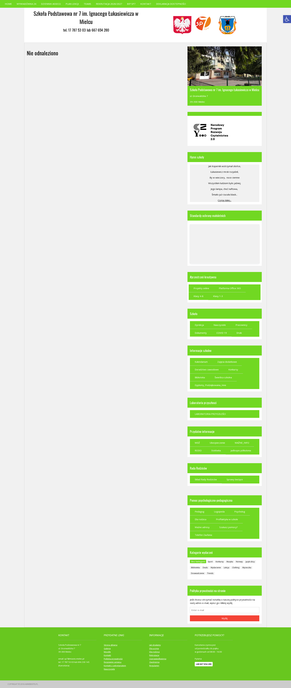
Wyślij (224, 618)
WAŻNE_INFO (242, 442)
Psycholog (239, 511)
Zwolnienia (154, 662)
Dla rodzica (200, 519)
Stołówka (216, 450)
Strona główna (110, 645)
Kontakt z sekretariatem (115, 665)
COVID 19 (221, 332)
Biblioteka (200, 377)
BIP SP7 (131, 3)
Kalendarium (201, 361)
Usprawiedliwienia (157, 658)
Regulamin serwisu (112, 662)
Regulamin (154, 665)
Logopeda (219, 511)
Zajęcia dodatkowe (227, 361)
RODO (198, 450)
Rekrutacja (154, 655)
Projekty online (201, 288)
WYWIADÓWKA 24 (26, 3)
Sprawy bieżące (235, 479)
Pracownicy (241, 324)
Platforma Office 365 (230, 288)
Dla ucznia (154, 648)
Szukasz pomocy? (228, 527)
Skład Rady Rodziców (206, 479)
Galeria (107, 648)
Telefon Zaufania (203, 534)
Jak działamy (155, 645)
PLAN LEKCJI (72, 3)
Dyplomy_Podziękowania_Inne (210, 385)
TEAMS (87, 3)
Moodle (107, 651)
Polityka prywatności (113, 658)
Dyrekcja (199, 324)
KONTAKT (145, 3)
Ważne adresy (202, 527)
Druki (239, 332)
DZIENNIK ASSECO (51, 3)
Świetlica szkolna (223, 377)
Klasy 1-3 (218, 296)
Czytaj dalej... (224, 200)
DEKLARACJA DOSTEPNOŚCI (171, 3)
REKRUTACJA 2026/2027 (109, 3)
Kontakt (107, 655)
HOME (8, 3)
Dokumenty (201, 332)
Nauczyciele (220, 324)
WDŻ (197, 442)
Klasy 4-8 (198, 296)
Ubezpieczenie (217, 442)
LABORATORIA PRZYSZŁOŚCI (210, 413)
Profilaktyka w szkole (227, 519)
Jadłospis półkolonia (241, 450)
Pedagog (199, 511)
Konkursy (233, 369)
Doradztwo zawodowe (207, 369)
